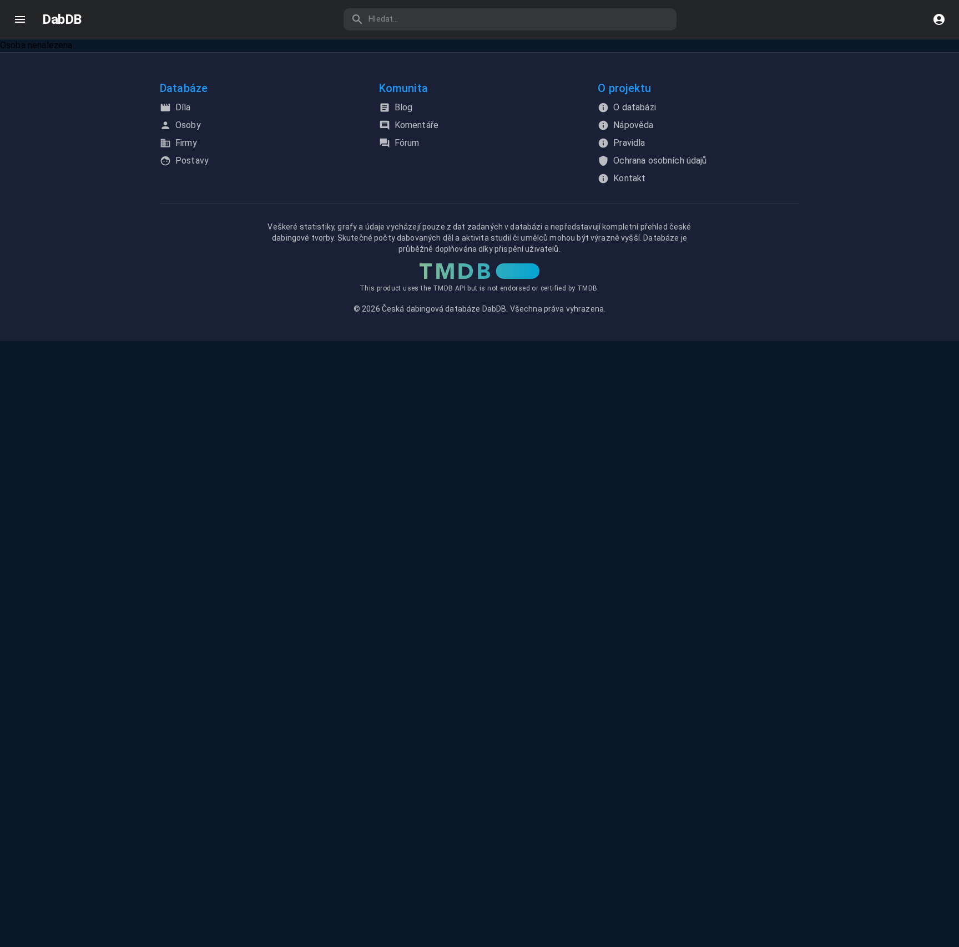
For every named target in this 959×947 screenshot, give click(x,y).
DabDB (62, 19)
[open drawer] (20, 19)
